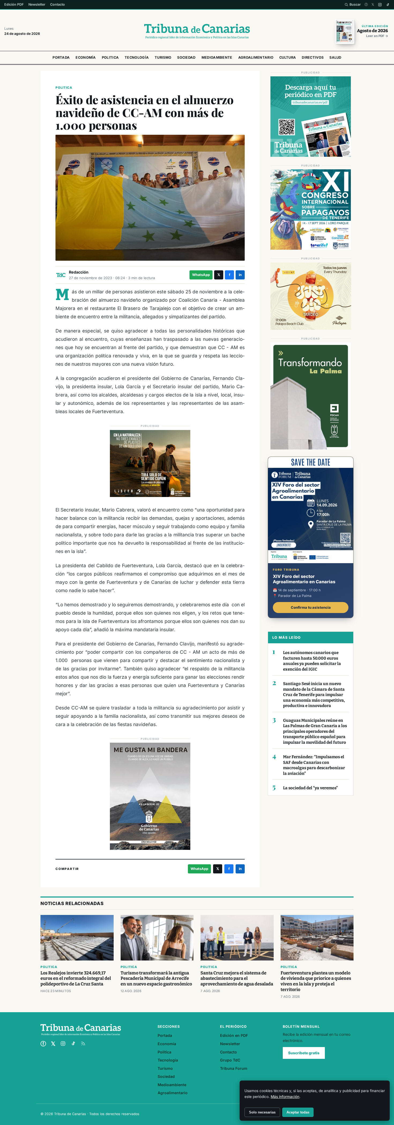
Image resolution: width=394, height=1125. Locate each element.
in (240, 275)
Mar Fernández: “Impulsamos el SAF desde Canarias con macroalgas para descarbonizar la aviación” (314, 765)
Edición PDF (14, 4)
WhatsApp (201, 275)
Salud (335, 57)
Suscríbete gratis (303, 1053)
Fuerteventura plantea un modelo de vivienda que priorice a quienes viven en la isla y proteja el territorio (316, 981)
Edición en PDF (234, 1035)
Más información (285, 1096)
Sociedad (186, 57)
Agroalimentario (256, 57)
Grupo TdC (230, 1060)
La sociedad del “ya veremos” (310, 788)
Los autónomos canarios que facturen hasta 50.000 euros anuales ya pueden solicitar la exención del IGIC (312, 661)
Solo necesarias (262, 1112)
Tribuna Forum (233, 1068)
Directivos (313, 57)
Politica (110, 57)
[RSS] (83, 1043)
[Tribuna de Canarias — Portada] (197, 31)
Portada (61, 57)
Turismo (163, 57)
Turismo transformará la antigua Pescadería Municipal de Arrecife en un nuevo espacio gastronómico (156, 978)
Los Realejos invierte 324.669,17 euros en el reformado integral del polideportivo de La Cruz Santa (75, 978)
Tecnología (137, 57)
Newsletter (36, 4)
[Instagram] (380, 5)
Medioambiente (217, 57)
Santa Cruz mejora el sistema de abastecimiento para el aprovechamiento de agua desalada (236, 978)
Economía (86, 57)
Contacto (57, 4)
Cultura (287, 57)
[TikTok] (388, 5)
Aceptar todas (298, 1112)
